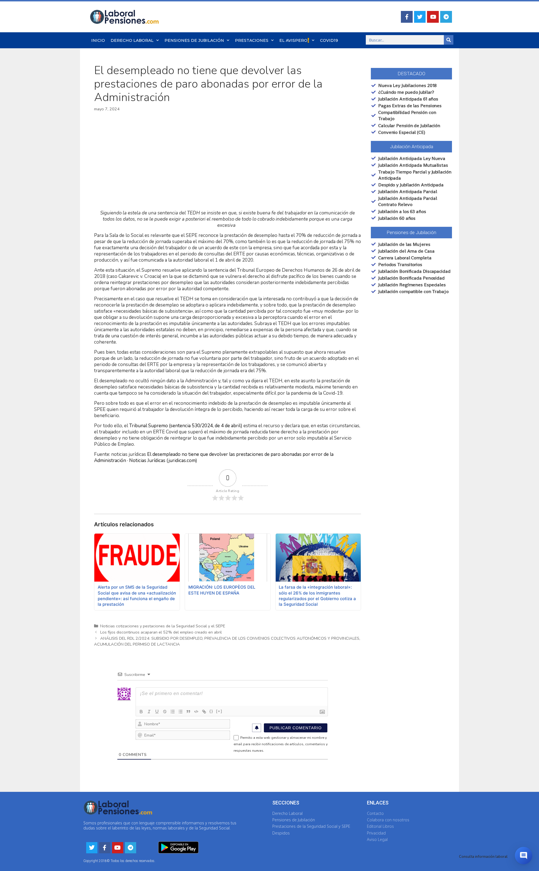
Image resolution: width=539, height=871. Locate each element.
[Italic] (149, 711)
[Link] (204, 711)
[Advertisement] (227, 161)
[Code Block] (196, 711)
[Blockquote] (188, 711)
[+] (219, 711)
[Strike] (165, 711)
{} (211, 711)
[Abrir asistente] (523, 855)
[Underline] (157, 711)
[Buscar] (448, 40)
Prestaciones (251, 40)
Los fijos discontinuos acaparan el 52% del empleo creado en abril (161, 632)
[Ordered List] (173, 711)
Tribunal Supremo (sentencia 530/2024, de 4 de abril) (185, 425)
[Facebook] (407, 17)
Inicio (98, 40)
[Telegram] (446, 17)
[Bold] (141, 711)
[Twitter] (420, 17)
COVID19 (329, 40)
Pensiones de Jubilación (194, 40)
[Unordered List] (180, 711)
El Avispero (293, 40)
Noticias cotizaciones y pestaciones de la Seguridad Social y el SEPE (162, 626)
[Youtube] (433, 17)
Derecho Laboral (132, 40)
